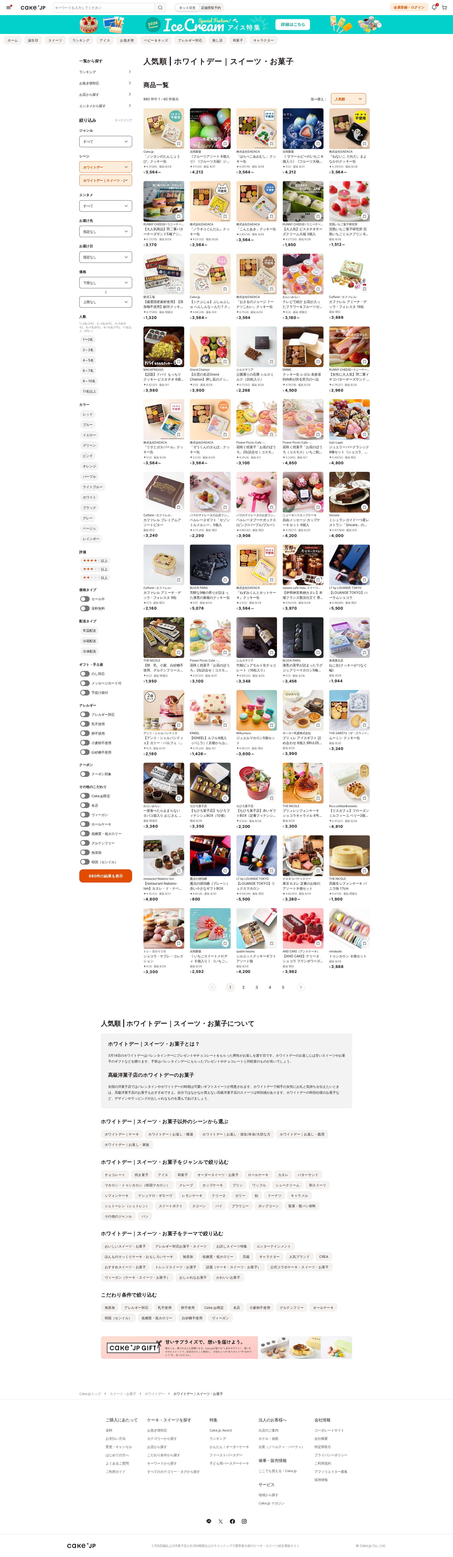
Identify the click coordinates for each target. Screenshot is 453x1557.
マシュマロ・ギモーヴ (155, 1195)
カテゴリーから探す (162, 1438)
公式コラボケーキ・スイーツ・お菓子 (299, 1267)
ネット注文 (187, 8)
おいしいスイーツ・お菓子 (125, 1246)
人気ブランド (299, 1257)
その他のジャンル (118, 1216)
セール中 (98, 599)
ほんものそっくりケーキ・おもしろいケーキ (139, 1257)
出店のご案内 (268, 1430)
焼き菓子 (141, 1175)
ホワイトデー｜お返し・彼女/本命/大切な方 (236, 1134)
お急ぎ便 (127, 40)
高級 (246, 1257)
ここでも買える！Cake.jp (278, 1471)
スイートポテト (171, 1206)
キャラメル (299, 1195)
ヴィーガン (100, 815)
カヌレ (283, 1175)
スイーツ (55, 40)
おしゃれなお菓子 (193, 1277)
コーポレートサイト (329, 1430)
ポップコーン (268, 1206)
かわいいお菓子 (228, 1277)
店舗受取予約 (211, 8)
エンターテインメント (274, 1246)
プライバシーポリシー (331, 1455)
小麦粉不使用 (101, 743)
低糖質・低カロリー (107, 834)
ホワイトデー (155, 1394)
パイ (218, 1206)
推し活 (217, 40)
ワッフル (259, 1185)
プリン (238, 1185)
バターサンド (308, 1175)
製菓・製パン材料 (302, 1206)
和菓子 (238, 40)
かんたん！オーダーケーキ (229, 1447)
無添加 (96, 852)
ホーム (13, 40)
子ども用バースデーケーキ (229, 1463)
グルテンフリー (103, 843)
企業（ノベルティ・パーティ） (282, 1447)
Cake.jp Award (221, 1430)
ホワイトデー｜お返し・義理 (302, 1134)
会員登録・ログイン (409, 7)
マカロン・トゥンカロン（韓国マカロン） (137, 1185)
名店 (95, 805)
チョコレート (115, 1175)
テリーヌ (219, 1195)
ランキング (81, 40)
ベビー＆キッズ (156, 40)
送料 (109, 1430)
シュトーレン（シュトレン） (127, 1206)
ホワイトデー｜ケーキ (122, 1134)
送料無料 (98, 608)
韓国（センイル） (105, 862)
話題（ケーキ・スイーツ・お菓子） (233, 1267)
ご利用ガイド (116, 1471)
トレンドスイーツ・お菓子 (176, 1267)
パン (145, 1216)
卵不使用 (98, 733)
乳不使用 (98, 724)
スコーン (199, 1206)
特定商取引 (323, 1447)
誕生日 (33, 40)
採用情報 (321, 1480)
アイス (105, 40)
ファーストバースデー (226, 1455)
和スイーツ (317, 1185)
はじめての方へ (117, 1455)
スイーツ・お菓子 (123, 1394)
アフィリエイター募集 (331, 1471)
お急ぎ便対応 (157, 1430)
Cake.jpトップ (90, 1394)
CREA (323, 1257)
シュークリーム (288, 1185)
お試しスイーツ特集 (231, 1246)
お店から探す (157, 1447)
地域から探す (268, 1495)
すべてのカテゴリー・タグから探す (173, 1471)
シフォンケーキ (117, 1195)
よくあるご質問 (117, 1463)
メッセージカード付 (107, 683)
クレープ (186, 1185)
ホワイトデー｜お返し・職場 (170, 1134)
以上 (104, 561)
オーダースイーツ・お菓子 (218, 1175)
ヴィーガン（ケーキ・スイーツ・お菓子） (137, 1277)
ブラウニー (240, 1206)
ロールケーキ (258, 1175)
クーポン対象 (101, 774)
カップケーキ (212, 1185)
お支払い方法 (116, 1438)
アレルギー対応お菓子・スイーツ (181, 1246)
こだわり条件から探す (163, 1455)
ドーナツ (274, 1195)
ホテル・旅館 (268, 1438)
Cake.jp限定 (101, 796)
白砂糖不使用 (101, 752)
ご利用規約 (323, 1463)
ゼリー (240, 1195)
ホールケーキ (101, 824)
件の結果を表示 (106, 876)
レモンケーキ (192, 1195)
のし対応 (98, 674)
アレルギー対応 (190, 40)
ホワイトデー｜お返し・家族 (127, 1145)
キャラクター (263, 40)
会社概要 (321, 1438)
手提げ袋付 (100, 693)
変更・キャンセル (119, 1447)
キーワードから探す (162, 1463)
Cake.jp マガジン (272, 1503)
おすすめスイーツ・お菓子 (125, 1267)
